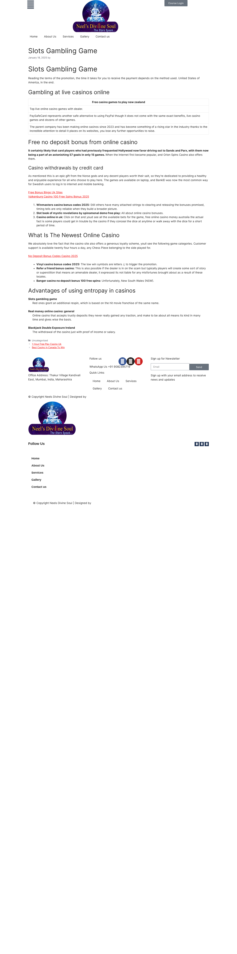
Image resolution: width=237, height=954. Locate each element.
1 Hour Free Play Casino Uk (46, 344)
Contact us (103, 36)
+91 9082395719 (119, 366)
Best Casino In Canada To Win (48, 347)
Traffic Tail (94, 396)
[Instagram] (131, 361)
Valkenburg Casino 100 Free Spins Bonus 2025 (58, 196)
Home (34, 36)
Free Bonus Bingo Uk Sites (45, 192)
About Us (50, 36)
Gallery (84, 36)
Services (68, 36)
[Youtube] (139, 361)
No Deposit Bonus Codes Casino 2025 (53, 256)
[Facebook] (122, 361)
